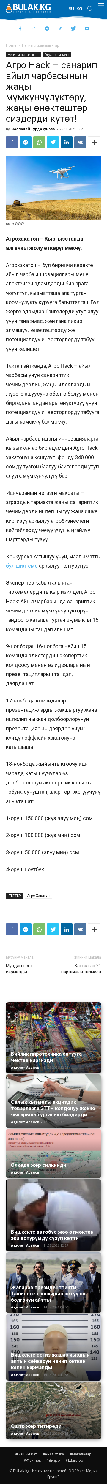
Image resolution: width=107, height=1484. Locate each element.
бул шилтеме (22, 566)
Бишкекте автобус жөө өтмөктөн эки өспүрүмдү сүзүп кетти (52, 1235)
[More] (94, 142)
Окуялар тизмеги (57, 55)
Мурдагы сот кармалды (19, 969)
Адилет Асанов (25, 1067)
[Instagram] (33, 29)
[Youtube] (87, 29)
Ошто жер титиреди (36, 1426)
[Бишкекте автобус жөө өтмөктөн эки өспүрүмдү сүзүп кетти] (53, 1215)
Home (11, 45)
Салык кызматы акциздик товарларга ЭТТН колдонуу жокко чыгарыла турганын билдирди (53, 1108)
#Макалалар (81, 1454)
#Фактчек (32, 1460)
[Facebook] (20, 29)
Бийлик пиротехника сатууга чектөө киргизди (46, 1057)
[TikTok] (60, 29)
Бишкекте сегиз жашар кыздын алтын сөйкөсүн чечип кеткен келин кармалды (50, 1361)
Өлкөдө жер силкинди (38, 1165)
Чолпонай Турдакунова (33, 129)
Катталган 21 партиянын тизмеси (81, 969)
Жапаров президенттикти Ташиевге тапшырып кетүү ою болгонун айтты (49, 1293)
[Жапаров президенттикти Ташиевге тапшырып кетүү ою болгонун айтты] (53, 1282)
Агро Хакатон (38, 895)
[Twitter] (73, 29)
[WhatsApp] (39, 142)
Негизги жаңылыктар (40, 45)
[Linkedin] (67, 142)
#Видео (53, 1460)
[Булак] (28, 8)
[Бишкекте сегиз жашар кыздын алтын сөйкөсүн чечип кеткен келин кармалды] (53, 1347)
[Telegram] (47, 29)
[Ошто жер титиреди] (53, 1410)
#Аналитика (53, 1454)
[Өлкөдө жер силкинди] (53, 1153)
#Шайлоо (74, 1460)
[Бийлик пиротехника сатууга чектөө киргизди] (53, 1037)
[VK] (80, 142)
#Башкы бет (26, 1454)
